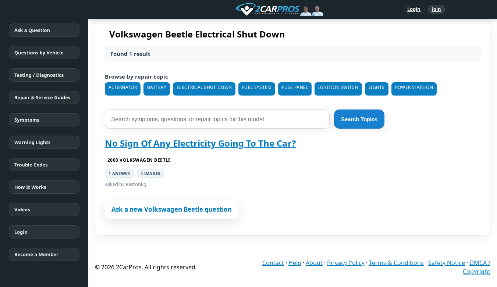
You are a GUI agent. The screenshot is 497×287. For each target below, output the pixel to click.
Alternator (123, 87)
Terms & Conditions (396, 263)
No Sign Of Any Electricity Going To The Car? (200, 143)
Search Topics (359, 119)
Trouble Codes (31, 164)
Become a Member (36, 254)
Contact (273, 263)
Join (436, 9)
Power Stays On (414, 87)
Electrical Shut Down (204, 87)
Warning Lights (32, 142)
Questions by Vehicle (39, 52)
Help (294, 263)
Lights (377, 87)
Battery (156, 87)
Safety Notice (446, 263)
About (314, 263)
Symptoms (26, 119)
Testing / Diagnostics (39, 75)
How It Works (30, 187)
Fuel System (256, 87)
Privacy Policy (346, 263)
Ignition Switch (338, 87)
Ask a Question (32, 30)
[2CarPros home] (241, 9)
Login (414, 9)
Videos (22, 209)
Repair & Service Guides (42, 97)
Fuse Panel (295, 87)
